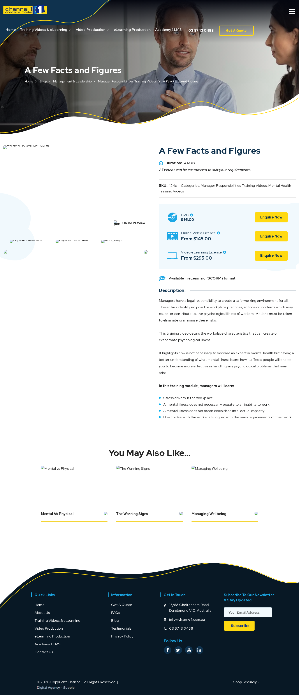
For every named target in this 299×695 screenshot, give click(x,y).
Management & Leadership (72, 81)
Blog (115, 620)
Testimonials (121, 628)
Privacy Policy (122, 636)
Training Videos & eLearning (43, 30)
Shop (43, 81)
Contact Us (44, 652)
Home (10, 30)
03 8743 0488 (201, 30)
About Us (42, 612)
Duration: (173, 163)
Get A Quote (236, 31)
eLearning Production (132, 30)
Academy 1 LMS (168, 30)
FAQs (115, 612)
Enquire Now (271, 217)
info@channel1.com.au (187, 619)
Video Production (91, 30)
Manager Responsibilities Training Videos (127, 81)
